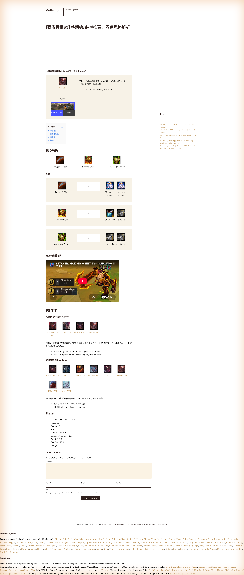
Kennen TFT (80, 375)
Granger (193, 539)
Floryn (172, 539)
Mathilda (104, 542)
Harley (9, 545)
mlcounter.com (162, 524)
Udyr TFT (52, 391)
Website (118, 483)
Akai (54, 549)
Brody (210, 539)
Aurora (213, 549)
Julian (115, 539)
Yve (233, 542)
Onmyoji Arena (190, 566)
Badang (168, 549)
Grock (60, 549)
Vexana (16, 552)
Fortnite (105, 570)
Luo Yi (23, 545)
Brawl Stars (223, 566)
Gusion (222, 542)
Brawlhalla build (179, 570)
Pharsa (146, 545)
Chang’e (27, 542)
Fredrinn (107, 539)
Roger (65, 542)
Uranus (46, 545)
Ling (190, 542)
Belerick (16, 549)
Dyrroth (221, 549)
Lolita (9, 549)
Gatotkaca (159, 542)
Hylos (53, 545)
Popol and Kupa (116, 545)
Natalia (19, 542)
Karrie (176, 549)
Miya (142, 542)
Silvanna (67, 545)
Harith (40, 549)
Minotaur (125, 549)
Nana (105, 549)
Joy (100, 539)
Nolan (75, 539)
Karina (215, 545)
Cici (70, 539)
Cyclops (194, 545)
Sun (106, 545)
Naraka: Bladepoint (226, 570)
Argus (75, 549)
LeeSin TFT (107, 375)
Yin (141, 539)
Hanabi (136, 542)
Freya (2, 549)
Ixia (81, 539)
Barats (153, 545)
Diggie (12, 542)
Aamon (164, 539)
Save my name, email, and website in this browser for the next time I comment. (71, 493)
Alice (224, 539)
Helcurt (175, 542)
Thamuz (192, 549)
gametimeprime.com (109, 524)
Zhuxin (58, 539)
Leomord (91, 549)
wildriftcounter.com (149, 524)
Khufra (58, 542)
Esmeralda (233, 539)
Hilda (206, 549)
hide (61, 127)
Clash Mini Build (196, 570)
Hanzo (153, 549)
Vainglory (177, 566)
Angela (30, 545)
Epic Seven (13, 573)
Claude (197, 542)
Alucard (38, 545)
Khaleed (67, 549)
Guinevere (119, 542)
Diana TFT (66, 332)
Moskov (82, 549)
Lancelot (73, 542)
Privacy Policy (176, 573)
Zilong (239, 542)
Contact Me (190, 573)
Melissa (122, 539)
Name (48, 483)
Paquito (217, 539)
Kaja (111, 542)
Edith (136, 539)
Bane (230, 545)
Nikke (22, 573)
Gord (2, 552)
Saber (177, 545)
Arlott (95, 539)
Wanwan (4, 542)
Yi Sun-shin (90, 545)
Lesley (81, 545)
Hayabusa (205, 542)
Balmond (237, 545)
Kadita (99, 549)
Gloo (228, 542)
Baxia (117, 549)
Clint (166, 545)
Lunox (33, 549)
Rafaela (128, 542)
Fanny (208, 545)
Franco (139, 545)
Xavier (130, 539)
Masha (229, 549)
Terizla (9, 552)
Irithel (133, 549)
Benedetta (202, 539)
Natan (179, 539)
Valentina (155, 539)
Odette (146, 549)
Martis (200, 549)
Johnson (150, 542)
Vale (171, 545)
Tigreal (88, 542)
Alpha (160, 545)
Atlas (59, 545)
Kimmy (183, 549)
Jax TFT (66, 375)
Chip (65, 539)
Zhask (168, 542)
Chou (34, 542)
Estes (2, 545)
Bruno (96, 542)
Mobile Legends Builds (74, 9)
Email (83, 483)
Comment (50, 462)
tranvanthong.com (123, 524)
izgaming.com (136, 524)
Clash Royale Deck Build (160, 570)
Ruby (201, 545)
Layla (74, 545)
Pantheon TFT (80, 332)
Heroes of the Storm (207, 566)
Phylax (147, 539)
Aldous (16, 545)
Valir (111, 549)
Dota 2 (169, 566)
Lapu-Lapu (130, 545)
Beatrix (214, 542)
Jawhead (49, 542)
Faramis (160, 549)
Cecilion (223, 545)
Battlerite (12, 570)
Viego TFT (66, 391)
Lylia (139, 549)
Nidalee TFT (94, 375)
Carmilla (25, 549)
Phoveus (183, 542)
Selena (41, 542)
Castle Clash (210, 570)
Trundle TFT (94, 332)
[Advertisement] (89, 50)
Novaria (87, 539)
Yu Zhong (185, 545)
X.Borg (47, 549)
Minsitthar (237, 549)
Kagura (81, 542)
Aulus (185, 539)
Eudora (100, 545)
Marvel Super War (26, 570)
